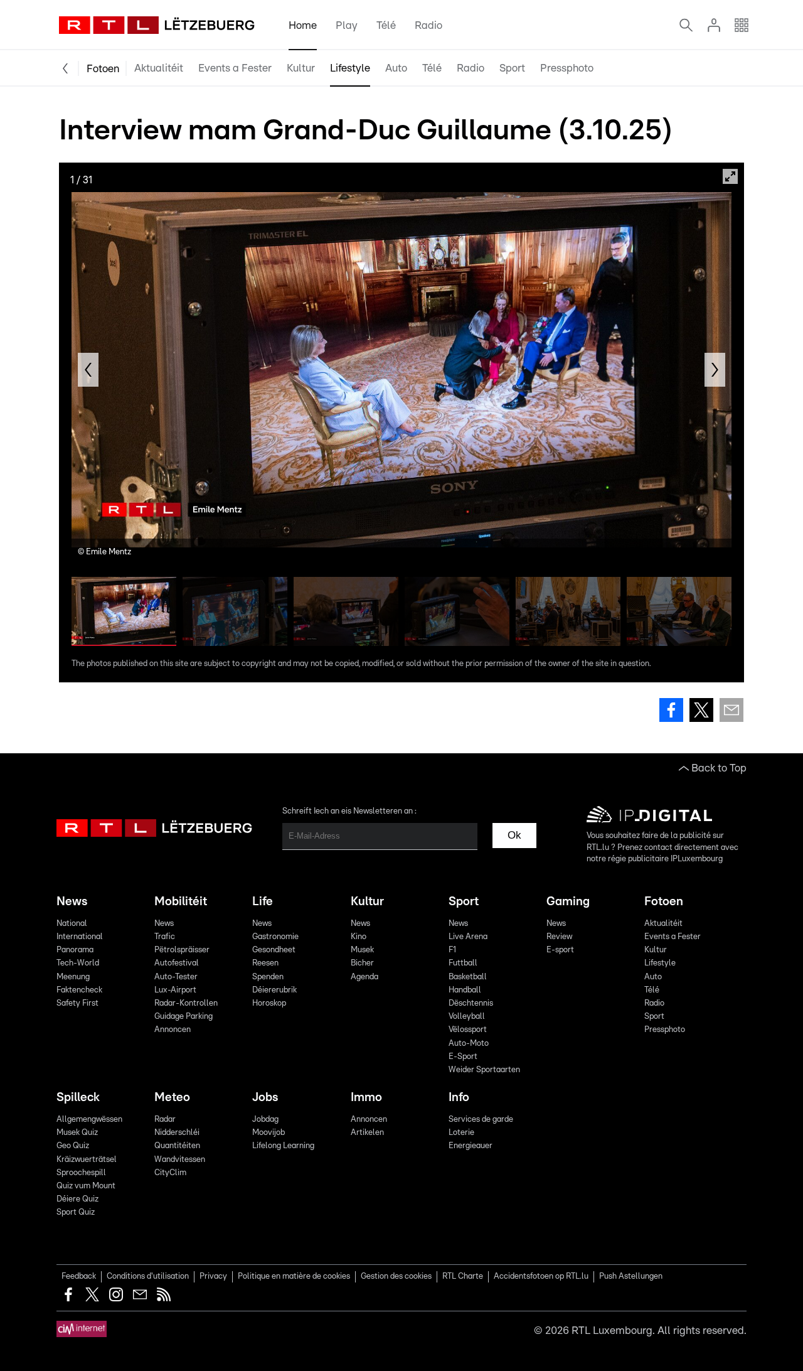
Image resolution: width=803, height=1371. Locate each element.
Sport (512, 68)
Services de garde (481, 1120)
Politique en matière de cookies (294, 1276)
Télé (386, 25)
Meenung (73, 977)
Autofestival (176, 963)
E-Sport (463, 1057)
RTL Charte (462, 1276)
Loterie (461, 1133)
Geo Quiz (72, 1146)
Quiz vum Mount (85, 1186)
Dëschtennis (471, 1003)
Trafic (164, 937)
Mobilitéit (180, 902)
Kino (358, 937)
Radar (165, 1120)
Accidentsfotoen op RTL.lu (541, 1276)
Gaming (568, 902)
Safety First (77, 1003)
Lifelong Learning (283, 1146)
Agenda (364, 977)
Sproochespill (81, 1173)
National (71, 924)
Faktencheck (79, 990)
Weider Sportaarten (484, 1070)
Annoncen (172, 1030)
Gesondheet (273, 950)
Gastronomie (275, 937)
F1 (452, 950)
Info (459, 1098)
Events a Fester (235, 68)
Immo (366, 1098)
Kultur (301, 68)
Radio (428, 25)
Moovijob (268, 1133)
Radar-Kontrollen (186, 1003)
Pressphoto (566, 68)
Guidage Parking (183, 1017)
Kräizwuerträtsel (86, 1160)
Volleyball (467, 1017)
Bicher (362, 963)
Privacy (213, 1276)
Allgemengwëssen (89, 1120)
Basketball (468, 977)
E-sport (560, 950)
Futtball (463, 963)
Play (347, 25)
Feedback (78, 1276)
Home (303, 25)
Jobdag (265, 1120)
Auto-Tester (176, 977)
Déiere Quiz (77, 1199)
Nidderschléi (176, 1133)
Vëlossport (468, 1030)
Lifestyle (350, 68)
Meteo (172, 1098)
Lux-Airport (175, 990)
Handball (465, 990)
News (71, 902)
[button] (88, 370)
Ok (514, 835)
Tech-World (77, 963)
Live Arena (468, 937)
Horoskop (269, 1003)
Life (262, 902)
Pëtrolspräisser (182, 950)
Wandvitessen (179, 1160)
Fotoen (103, 68)
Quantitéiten (177, 1146)
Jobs (265, 1098)
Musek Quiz (77, 1133)
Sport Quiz (75, 1212)
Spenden (268, 977)
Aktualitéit (158, 68)
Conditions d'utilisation (148, 1276)
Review (559, 937)
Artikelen (367, 1133)
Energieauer (470, 1146)
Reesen (265, 963)
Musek (362, 950)
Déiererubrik (274, 990)
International (79, 937)
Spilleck (78, 1098)
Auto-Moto (469, 1044)
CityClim (170, 1173)
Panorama (74, 950)
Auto (396, 68)
